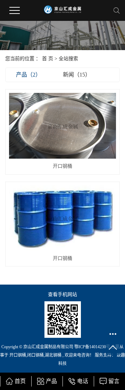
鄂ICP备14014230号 (92, 346)
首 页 (47, 58)
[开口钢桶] (62, 126)
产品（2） (28, 75)
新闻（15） (77, 75)
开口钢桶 (62, 166)
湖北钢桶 (53, 355)
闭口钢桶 (35, 355)
